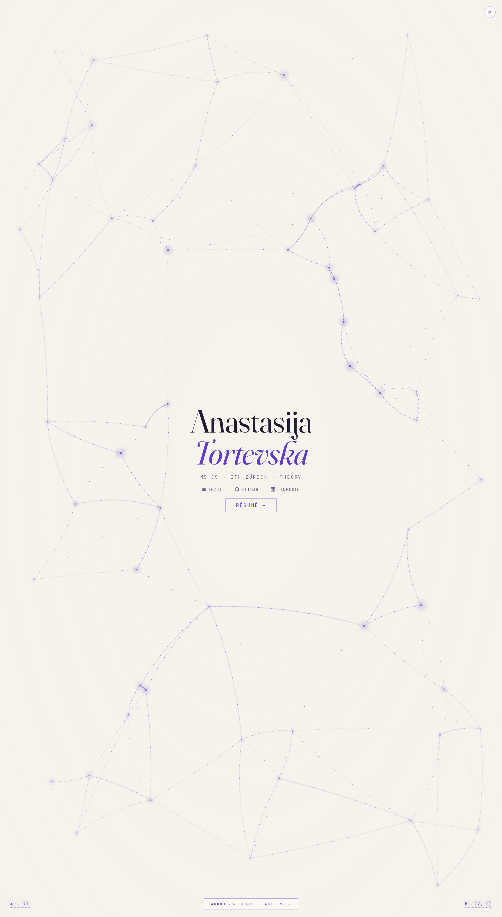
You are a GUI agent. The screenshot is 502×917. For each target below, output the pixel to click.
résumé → (251, 505)
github (250, 489)
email (216, 489)
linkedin (288, 489)
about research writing (251, 904)
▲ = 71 (20, 903)
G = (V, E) (478, 903)
